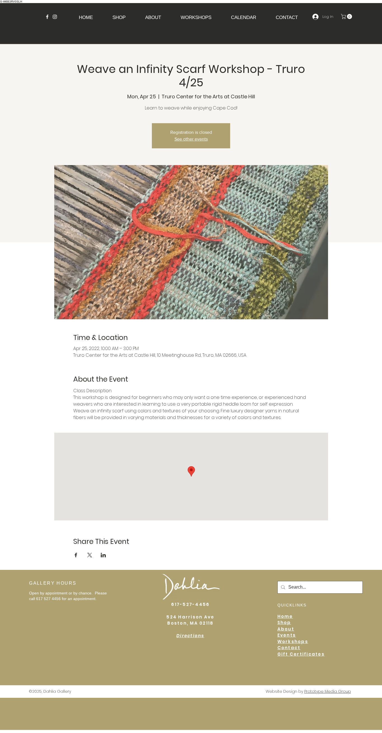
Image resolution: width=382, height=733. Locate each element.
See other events (191, 139)
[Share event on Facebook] (76, 555)
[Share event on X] (89, 555)
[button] (153, 17)
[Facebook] (47, 17)
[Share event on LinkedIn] (103, 555)
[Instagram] (55, 17)
